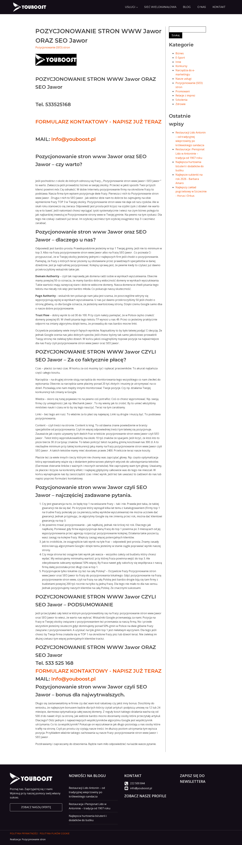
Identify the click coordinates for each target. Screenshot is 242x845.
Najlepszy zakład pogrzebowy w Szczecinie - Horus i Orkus (191, 191)
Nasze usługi (183, 78)
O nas (201, 7)
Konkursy (181, 66)
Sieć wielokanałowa (160, 7)
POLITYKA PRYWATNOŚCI (24, 833)
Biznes (179, 53)
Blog (187, 7)
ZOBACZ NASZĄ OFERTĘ (36, 807)
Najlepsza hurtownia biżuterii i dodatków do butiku (189, 166)
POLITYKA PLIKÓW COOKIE (54, 833)
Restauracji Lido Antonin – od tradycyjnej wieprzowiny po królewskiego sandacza (87, 792)
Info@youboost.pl (73, 139)
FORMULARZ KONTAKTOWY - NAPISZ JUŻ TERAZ (98, 122)
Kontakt (219, 7)
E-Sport (180, 57)
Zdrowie (180, 104)
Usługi (130, 7)
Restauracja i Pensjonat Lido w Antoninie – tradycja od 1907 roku (189, 153)
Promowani (182, 91)
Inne (178, 62)
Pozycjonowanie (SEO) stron (52, 47)
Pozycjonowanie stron (34, 839)
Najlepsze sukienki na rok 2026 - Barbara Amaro (188, 179)
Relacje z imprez (185, 95)
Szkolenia (181, 100)
